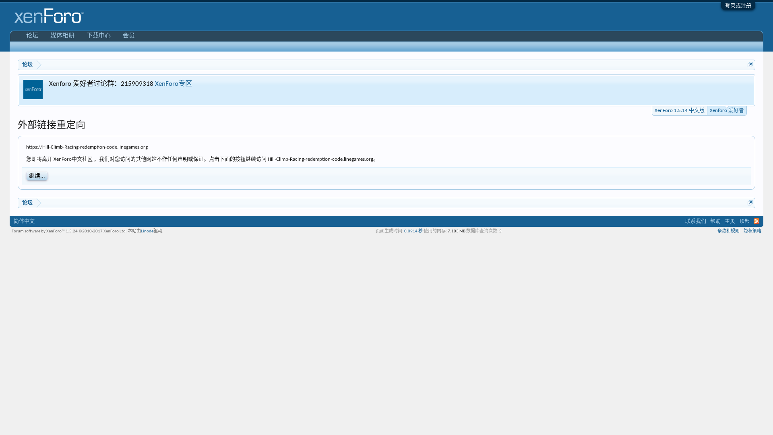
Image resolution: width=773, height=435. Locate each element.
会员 (129, 36)
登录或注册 (738, 5)
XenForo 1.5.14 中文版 (680, 110)
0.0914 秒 (413, 231)
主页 (730, 221)
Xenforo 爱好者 (727, 110)
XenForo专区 (173, 84)
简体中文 (24, 221)
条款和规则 (728, 231)
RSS (756, 221)
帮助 (715, 221)
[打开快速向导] (750, 64)
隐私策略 (752, 231)
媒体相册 (62, 36)
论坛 (32, 36)
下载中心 (99, 36)
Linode (147, 231)
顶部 (744, 221)
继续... (37, 176)
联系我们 (695, 221)
